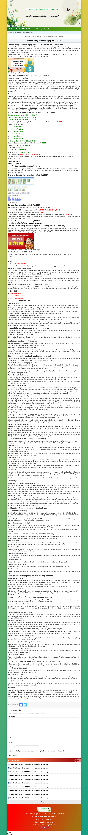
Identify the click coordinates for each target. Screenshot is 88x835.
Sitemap (9, 834)
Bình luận (12, 716)
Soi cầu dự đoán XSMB (37, 36)
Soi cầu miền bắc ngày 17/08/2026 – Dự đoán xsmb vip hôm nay (29, 787)
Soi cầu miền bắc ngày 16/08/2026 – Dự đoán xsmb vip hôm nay (29, 790)
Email (11, 742)
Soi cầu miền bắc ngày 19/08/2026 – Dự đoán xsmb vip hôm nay (29, 779)
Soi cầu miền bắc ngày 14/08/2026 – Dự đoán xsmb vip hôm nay (29, 798)
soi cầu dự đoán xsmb (37, 270)
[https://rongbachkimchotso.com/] (44, 26)
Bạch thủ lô (14, 291)
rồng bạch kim (20, 698)
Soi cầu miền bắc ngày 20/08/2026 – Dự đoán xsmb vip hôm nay (29, 775)
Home (12, 29)
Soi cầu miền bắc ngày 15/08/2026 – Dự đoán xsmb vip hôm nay (29, 794)
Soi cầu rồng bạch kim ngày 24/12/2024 (44, 41)
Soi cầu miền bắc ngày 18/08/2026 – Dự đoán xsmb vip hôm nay (29, 783)
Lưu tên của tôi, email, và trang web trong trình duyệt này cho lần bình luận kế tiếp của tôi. (37, 751)
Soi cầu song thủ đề (14, 161)
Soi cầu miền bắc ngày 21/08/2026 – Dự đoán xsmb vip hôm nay (29, 772)
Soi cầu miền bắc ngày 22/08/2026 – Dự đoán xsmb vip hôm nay (29, 768)
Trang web (12, 747)
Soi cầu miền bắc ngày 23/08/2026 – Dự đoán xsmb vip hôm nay (29, 764)
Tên (10, 737)
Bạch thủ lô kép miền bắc (15, 159)
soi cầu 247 (37, 169)
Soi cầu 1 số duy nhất (14, 163)
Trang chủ (27, 36)
